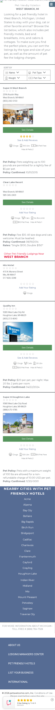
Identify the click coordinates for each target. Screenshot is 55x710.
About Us (14, 645)
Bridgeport (27, 533)
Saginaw (27, 608)
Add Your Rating (27, 212)
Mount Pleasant (27, 597)
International (18, 681)
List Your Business (20, 672)
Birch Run (27, 527)
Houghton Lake (27, 573)
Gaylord (27, 562)
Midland (27, 585)
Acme (27, 499)
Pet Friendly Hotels (21, 663)
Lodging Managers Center (26, 654)
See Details (27, 130)
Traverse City (27, 614)
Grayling (27, 568)
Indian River (27, 580)
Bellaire (27, 516)
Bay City (27, 510)
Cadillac (27, 539)
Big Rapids (27, 521)
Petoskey (27, 603)
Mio (27, 591)
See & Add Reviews (27, 140)
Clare (27, 551)
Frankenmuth (27, 556)
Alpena (27, 504)
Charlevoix (27, 545)
